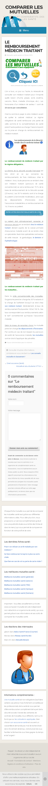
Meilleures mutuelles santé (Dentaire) (18, 593)
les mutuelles (37, 335)
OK (36, 784)
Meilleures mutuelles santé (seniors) (18, 581)
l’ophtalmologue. (11, 241)
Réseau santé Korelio (23, 636)
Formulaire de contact (23, 761)
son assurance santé (18, 722)
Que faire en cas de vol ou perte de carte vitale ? (23, 561)
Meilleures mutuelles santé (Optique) (18, 589)
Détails (29, 784)
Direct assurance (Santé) (15, 363)
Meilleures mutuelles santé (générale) (19, 577)
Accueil (10, 761)
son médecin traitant (13, 306)
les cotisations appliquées (25, 719)
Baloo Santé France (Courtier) (26, 632)
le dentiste (36, 237)
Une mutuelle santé (11, 700)
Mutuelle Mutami (22, 640)
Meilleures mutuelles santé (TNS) (17, 585)
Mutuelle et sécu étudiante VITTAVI (28, 366)
